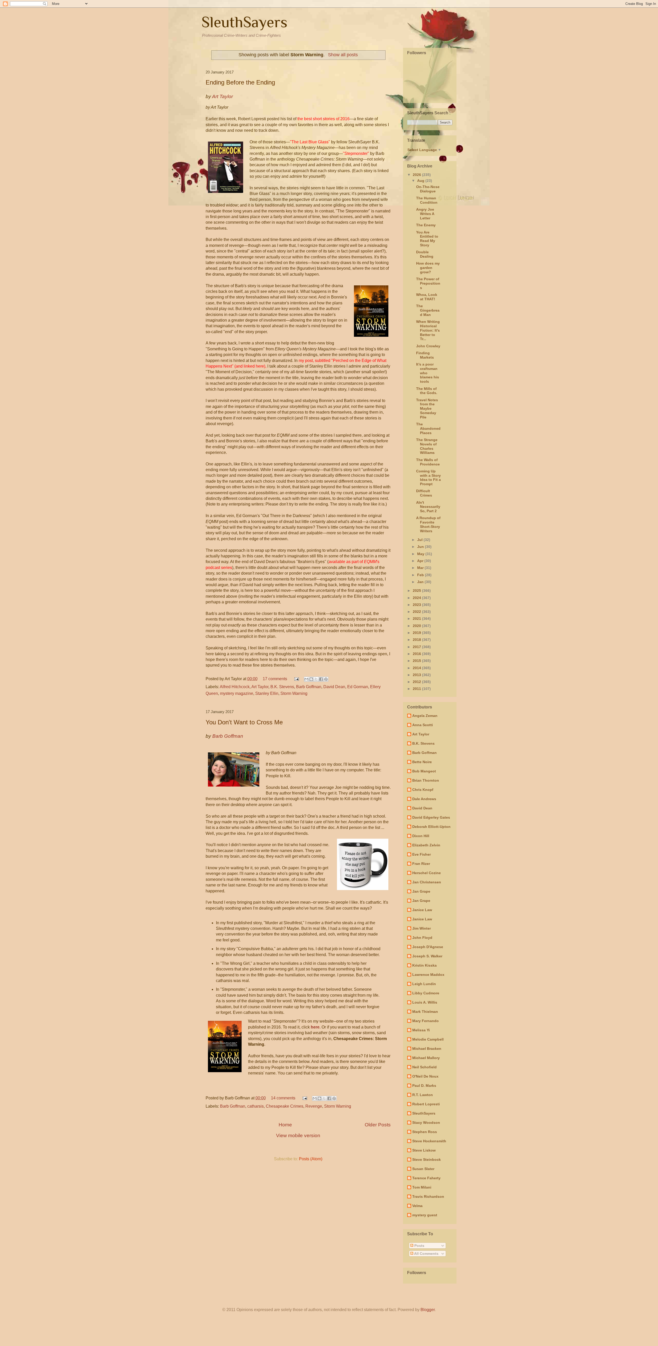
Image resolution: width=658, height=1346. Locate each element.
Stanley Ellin (266, 693)
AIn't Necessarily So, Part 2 (428, 506)
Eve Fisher (421, 854)
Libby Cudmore (425, 993)
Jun (421, 547)
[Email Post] (296, 679)
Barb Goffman (308, 687)
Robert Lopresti (426, 1104)
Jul (420, 540)
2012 (417, 682)
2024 (417, 598)
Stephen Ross (424, 1132)
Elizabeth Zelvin (426, 845)
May (421, 554)
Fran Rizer (421, 864)
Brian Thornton (425, 780)
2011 (417, 689)
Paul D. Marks (424, 1085)
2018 (417, 640)
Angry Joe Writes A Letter (425, 213)
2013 (417, 675)
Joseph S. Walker (427, 956)
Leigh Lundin (424, 984)
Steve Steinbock (426, 1159)
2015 (417, 661)
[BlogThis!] (311, 679)
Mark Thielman (425, 1011)
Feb (421, 575)
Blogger (428, 1309)
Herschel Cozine (426, 873)
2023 (417, 605)
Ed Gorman (357, 687)
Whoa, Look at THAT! (426, 297)
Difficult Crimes (424, 493)
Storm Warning (293, 693)
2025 (417, 590)
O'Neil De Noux (425, 1076)
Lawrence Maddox (428, 975)
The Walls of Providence (428, 462)
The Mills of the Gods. (426, 391)
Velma (417, 1206)
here (315, 1027)
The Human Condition (426, 200)
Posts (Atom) (310, 1159)
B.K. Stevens (282, 687)
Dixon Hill (420, 836)
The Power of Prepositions (428, 283)
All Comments (425, 1253)
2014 (417, 668)
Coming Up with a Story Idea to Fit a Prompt (428, 477)
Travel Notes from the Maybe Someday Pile (427, 408)
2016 (417, 654)
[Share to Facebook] (321, 679)
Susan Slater (423, 1169)
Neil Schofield (424, 1067)
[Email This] (306, 679)
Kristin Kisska (424, 965)
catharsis (255, 1106)
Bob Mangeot (424, 771)
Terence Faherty (426, 1178)
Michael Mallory (426, 1058)
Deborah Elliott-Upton (431, 827)
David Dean (334, 687)
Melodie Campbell (428, 1039)
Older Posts (378, 1124)
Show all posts (343, 54)
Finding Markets (425, 355)
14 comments (283, 1098)
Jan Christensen (426, 882)
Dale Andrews (424, 799)
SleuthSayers (244, 22)
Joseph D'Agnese (427, 947)
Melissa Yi (421, 1030)
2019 (417, 633)
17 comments (275, 679)
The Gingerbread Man (428, 310)
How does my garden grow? (428, 267)
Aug (421, 181)
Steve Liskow (424, 1150)
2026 (417, 175)
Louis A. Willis (424, 1002)
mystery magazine (236, 693)
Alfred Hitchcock (235, 687)
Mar (421, 568)
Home (285, 1124)
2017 (417, 647)
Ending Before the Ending (240, 82)
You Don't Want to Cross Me (244, 722)
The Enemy (426, 225)
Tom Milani (421, 1187)
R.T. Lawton (422, 1095)
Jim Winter (421, 928)
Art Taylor (259, 687)
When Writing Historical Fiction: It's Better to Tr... (428, 330)
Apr (420, 561)
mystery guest (424, 1215)
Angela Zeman (424, 716)
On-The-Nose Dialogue (428, 189)
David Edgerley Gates (431, 817)
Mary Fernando (425, 1021)
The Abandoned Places (428, 428)
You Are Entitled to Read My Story (427, 238)
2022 (417, 612)
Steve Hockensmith (429, 1141)
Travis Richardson (428, 1196)
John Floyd (422, 938)
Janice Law (422, 910)
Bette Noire (422, 762)
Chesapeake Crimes (284, 1106)
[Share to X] (316, 679)
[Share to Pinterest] (325, 679)
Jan (421, 582)
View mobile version (298, 1135)
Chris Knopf (422, 790)
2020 (417, 626)
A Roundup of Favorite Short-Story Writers (428, 524)
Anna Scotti (422, 725)
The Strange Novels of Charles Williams (426, 446)
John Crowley (428, 346)
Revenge (313, 1106)
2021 (417, 618)
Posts (418, 1246)
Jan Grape (421, 891)
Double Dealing (424, 254)
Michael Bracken (426, 1048)
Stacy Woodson (426, 1122)
